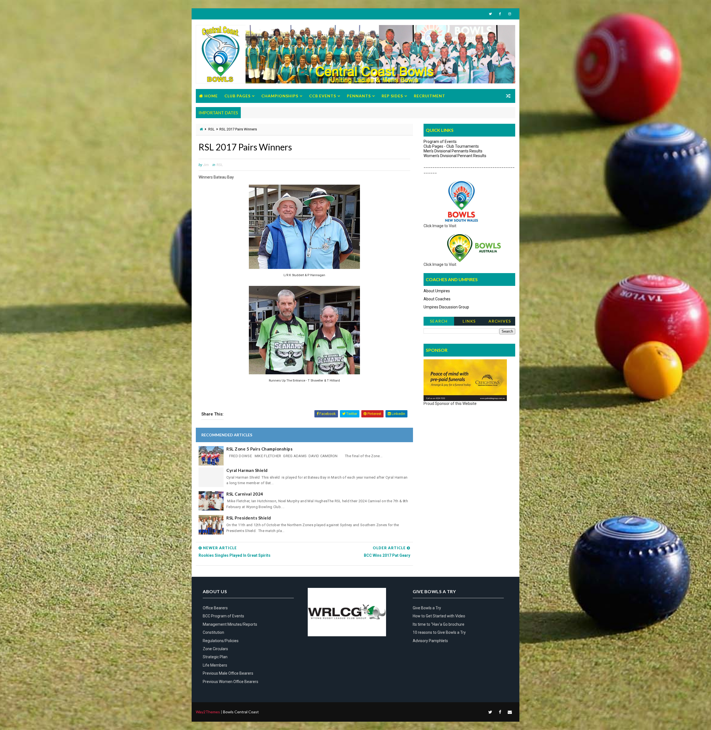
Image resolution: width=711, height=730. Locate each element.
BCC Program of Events (223, 616)
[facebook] (500, 14)
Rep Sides (392, 95)
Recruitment (429, 95)
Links (469, 321)
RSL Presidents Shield (248, 517)
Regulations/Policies (221, 641)
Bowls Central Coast (241, 711)
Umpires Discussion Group (446, 307)
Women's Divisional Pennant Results (455, 156)
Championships (279, 95)
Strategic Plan (215, 657)
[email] (509, 712)
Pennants (359, 95)
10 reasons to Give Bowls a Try (439, 632)
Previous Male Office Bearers (228, 673)
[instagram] (509, 14)
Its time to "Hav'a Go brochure (438, 624)
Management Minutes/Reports (230, 624)
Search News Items (439, 322)
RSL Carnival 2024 (244, 493)
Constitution (213, 632)
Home (211, 95)
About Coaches (437, 299)
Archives (500, 321)
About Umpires (437, 291)
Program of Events (440, 141)
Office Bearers (215, 608)
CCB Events (322, 95)
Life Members (215, 665)
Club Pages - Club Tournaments (451, 146)
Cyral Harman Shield (247, 470)
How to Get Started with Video (439, 616)
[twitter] (490, 14)
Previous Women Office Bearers (230, 681)
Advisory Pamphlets (430, 641)
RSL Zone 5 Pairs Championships (259, 448)
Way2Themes (208, 711)
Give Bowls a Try (427, 608)
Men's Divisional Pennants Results (453, 151)
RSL (211, 129)
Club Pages (237, 95)
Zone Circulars (215, 649)
